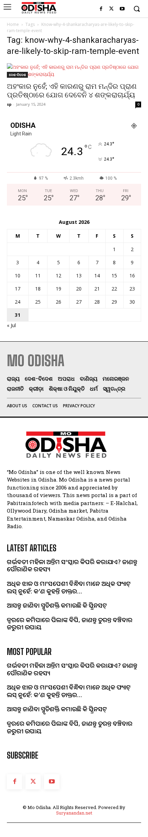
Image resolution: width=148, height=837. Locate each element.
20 (79, 288)
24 (17, 301)
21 (97, 288)
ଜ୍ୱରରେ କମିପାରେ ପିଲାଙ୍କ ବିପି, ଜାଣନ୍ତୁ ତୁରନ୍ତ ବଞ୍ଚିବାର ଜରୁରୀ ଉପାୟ (70, 623)
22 (114, 288)
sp (9, 104)
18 (38, 288)
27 (79, 301)
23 (132, 288)
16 (132, 275)
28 (97, 301)
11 (38, 275)
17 (17, 288)
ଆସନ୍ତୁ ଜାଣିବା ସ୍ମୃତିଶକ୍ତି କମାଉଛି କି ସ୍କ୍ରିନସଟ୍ (57, 605)
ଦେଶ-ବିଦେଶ (17, 74)
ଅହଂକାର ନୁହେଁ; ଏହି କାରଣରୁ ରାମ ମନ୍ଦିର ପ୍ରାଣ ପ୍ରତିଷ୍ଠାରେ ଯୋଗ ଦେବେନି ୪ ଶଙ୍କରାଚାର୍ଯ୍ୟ (72, 90)
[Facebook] (101, 9)
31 (17, 315)
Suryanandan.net (74, 813)
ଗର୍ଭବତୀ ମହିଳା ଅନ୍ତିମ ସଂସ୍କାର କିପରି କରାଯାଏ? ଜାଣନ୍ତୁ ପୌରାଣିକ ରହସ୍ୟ (72, 565)
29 (114, 301)
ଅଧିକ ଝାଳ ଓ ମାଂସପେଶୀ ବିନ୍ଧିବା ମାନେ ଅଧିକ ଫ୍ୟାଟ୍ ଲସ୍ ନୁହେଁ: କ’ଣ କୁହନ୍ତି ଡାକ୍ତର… (69, 587)
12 (58, 275)
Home (13, 24)
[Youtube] (122, 9)
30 (132, 301)
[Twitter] (111, 9)
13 (79, 275)
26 (58, 301)
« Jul (11, 325)
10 (17, 275)
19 (58, 288)
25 (38, 301)
